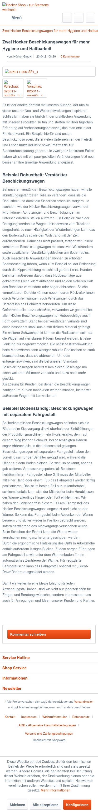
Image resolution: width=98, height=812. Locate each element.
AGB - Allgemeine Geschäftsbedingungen (47, 725)
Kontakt (10, 716)
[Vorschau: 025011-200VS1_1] (36, 88)
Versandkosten (83, 701)
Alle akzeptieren (46, 804)
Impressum (29, 716)
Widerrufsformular (54, 716)
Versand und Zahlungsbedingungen (49, 733)
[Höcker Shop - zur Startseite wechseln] (25, 6)
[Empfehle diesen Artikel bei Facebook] (92, 615)
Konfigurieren (77, 804)
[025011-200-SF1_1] (49, 72)
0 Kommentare (70, 56)
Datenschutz (81, 716)
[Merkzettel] (78, 18)
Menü (16, 18)
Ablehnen (17, 804)
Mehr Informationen (55, 790)
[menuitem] (12, 18)
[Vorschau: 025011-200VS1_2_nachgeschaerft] (13, 88)
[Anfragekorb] (90, 18)
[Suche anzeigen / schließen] (67, 18)
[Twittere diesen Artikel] (83, 615)
